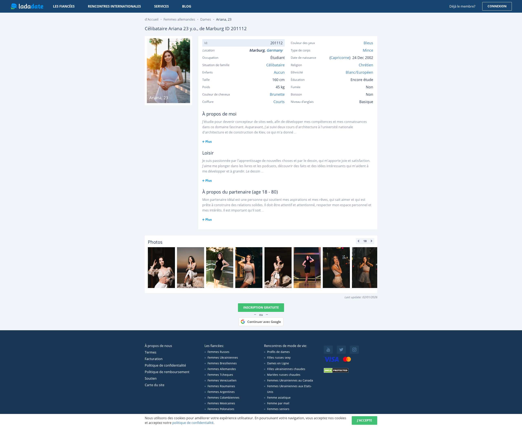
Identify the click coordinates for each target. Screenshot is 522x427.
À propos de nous (158, 346)
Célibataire (275, 64)
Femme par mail (278, 403)
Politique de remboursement (167, 372)
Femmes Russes (218, 352)
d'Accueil (151, 19)
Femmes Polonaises (221, 409)
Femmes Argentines (221, 392)
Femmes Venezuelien (222, 380)
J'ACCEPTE (364, 420)
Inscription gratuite (261, 307)
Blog (186, 6)
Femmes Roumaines (221, 386)
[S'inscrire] (161, 267)
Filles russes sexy (279, 357)
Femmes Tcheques (220, 375)
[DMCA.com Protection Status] (336, 372)
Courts (279, 101)
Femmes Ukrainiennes (223, 357)
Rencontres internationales (114, 6)
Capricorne (340, 57)
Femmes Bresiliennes (222, 363)
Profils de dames (278, 352)
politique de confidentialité (192, 422)
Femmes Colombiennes (223, 397)
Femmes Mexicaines (221, 403)
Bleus (368, 42)
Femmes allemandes (179, 19)
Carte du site (154, 385)
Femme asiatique (279, 397)
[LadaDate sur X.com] (341, 350)
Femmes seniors (278, 409)
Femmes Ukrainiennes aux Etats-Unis (289, 389)
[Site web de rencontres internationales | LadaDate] (27, 6)
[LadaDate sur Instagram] (354, 350)
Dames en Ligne (278, 363)
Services (161, 6)
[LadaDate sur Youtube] (328, 350)
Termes (150, 352)
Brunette (277, 94)
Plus (208, 141)
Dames (205, 19)
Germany (276, 50)
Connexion (497, 6)
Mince (368, 50)
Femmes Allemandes (222, 369)
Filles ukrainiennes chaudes (286, 369)
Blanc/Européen (359, 72)
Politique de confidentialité (165, 365)
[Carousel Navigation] (365, 241)
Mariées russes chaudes (283, 375)
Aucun (279, 72)
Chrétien (366, 64)
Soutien (151, 378)
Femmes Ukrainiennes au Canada (290, 380)
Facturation (154, 359)
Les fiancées (64, 6)
